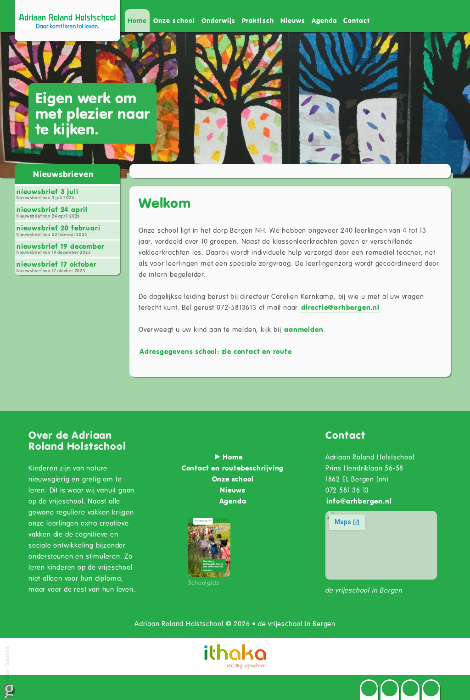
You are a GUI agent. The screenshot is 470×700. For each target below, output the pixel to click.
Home (137, 20)
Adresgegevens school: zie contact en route (216, 351)
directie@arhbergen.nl (340, 307)
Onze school (233, 478)
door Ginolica (7, 664)
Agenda (324, 20)
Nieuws (292, 20)
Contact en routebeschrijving (233, 467)
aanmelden (303, 329)
